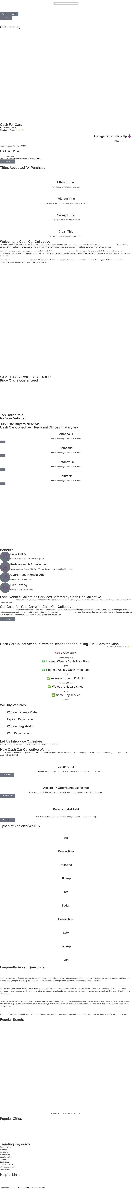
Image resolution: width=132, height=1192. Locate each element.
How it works (93, 10)
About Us (79, 10)
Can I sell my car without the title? (24, 973)
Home (69, 10)
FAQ (115, 10)
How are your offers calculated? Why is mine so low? (35, 996)
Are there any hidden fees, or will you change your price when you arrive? (48, 1009)
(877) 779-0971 (9, 154)
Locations (106, 10)
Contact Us (125, 10)
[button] (66, 973)
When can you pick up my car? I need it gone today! (35, 984)
